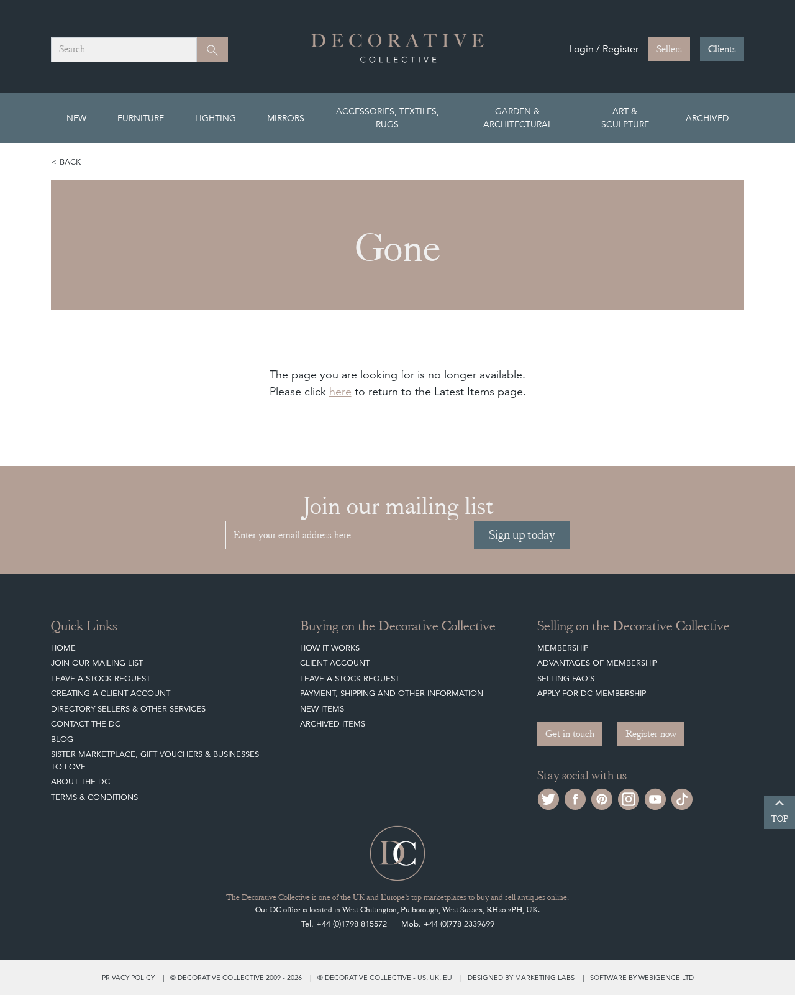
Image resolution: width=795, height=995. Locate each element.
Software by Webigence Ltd (642, 977)
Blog (62, 739)
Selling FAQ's (565, 678)
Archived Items (332, 723)
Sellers (669, 49)
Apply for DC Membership (591, 693)
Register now (650, 734)
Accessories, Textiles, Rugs (387, 118)
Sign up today (522, 535)
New (76, 118)
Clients (722, 49)
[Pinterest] (602, 798)
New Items (322, 709)
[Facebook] (575, 798)
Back (70, 162)
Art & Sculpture (625, 118)
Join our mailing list (97, 663)
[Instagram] (628, 798)
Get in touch (569, 734)
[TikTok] (682, 798)
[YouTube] (655, 798)
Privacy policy (128, 977)
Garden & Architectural (517, 118)
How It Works (330, 648)
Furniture (140, 118)
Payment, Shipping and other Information (391, 693)
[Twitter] (548, 798)
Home (63, 648)
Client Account (335, 663)
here (340, 391)
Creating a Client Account (110, 693)
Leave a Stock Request (100, 678)
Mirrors (285, 118)
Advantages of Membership (597, 663)
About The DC (80, 781)
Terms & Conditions (94, 797)
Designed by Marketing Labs (521, 977)
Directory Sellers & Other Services (128, 709)
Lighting (215, 118)
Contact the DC (85, 723)
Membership (562, 648)
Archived (707, 118)
